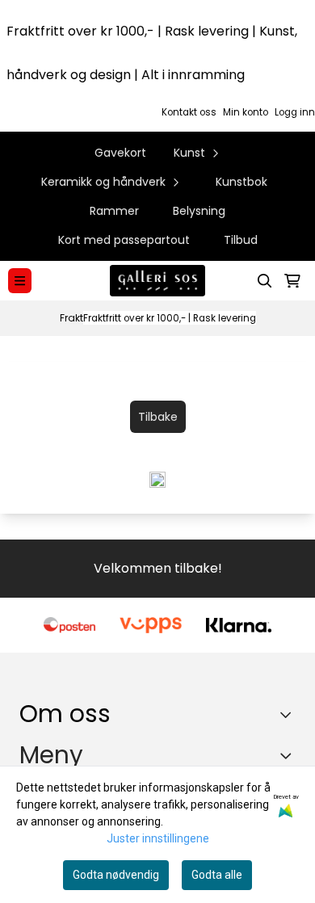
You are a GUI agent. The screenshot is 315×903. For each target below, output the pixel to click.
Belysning (199, 211)
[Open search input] (265, 281)
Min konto (245, 112)
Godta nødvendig (116, 874)
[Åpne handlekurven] (292, 281)
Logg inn (295, 112)
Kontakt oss (189, 112)
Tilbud (241, 240)
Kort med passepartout (124, 240)
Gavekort (120, 153)
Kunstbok (241, 182)
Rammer (114, 211)
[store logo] (157, 280)
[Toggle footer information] (289, 714)
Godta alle (216, 874)
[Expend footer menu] (289, 755)
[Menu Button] (20, 280)
